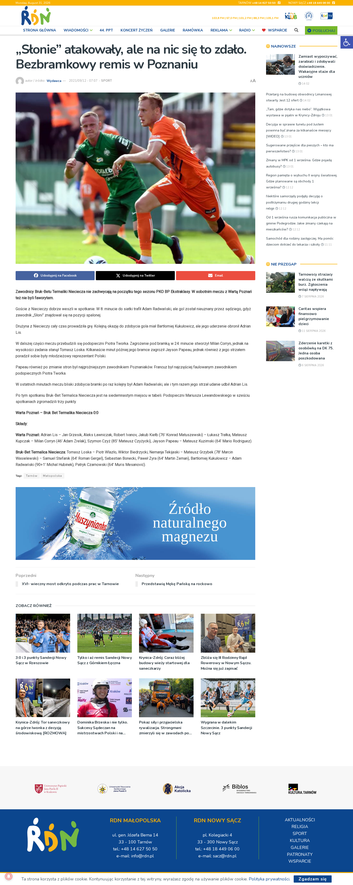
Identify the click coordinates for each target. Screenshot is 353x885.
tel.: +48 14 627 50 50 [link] (135, 849)
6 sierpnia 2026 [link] (312, 365)
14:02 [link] (305, 84)
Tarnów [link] (31, 476)
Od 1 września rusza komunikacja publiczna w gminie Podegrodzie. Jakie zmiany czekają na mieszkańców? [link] (301, 223)
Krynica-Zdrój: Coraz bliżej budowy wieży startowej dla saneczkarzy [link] (164, 663)
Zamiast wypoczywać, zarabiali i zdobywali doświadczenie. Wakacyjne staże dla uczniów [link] (317, 66)
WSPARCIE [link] (277, 30)
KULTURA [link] (300, 840)
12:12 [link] (289, 187)
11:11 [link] (328, 245)
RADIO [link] (245, 30)
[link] (347, 42)
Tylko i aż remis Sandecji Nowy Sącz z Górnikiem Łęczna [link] (104, 660)
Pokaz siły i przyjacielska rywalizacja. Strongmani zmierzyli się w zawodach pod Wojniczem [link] (165, 728)
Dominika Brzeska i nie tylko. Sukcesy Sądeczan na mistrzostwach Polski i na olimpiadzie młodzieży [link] (102, 728)
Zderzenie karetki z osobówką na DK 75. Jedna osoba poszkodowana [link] (316, 351)
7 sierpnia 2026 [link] (312, 296)
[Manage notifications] (8, 876)
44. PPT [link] (106, 30)
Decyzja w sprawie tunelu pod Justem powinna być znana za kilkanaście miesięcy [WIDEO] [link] (298, 130)
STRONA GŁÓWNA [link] (39, 30)
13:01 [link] (328, 115)
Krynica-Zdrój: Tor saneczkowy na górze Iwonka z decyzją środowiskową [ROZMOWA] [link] (43, 728)
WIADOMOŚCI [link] (76, 30)
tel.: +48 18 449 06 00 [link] (217, 849)
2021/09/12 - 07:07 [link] (83, 81)
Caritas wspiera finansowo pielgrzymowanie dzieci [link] (313, 316)
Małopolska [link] (52, 476)
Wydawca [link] (54, 81)
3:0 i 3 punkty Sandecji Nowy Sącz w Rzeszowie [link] (41, 660)
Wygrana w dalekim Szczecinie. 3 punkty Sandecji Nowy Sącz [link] (226, 728)
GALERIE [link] (167, 30)
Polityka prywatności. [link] (269, 879)
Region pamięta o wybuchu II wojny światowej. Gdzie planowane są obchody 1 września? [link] (301, 181)
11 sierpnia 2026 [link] (313, 331)
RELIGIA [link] (300, 826)
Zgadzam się (312, 879)
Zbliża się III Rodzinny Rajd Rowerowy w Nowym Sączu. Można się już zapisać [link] (226, 663)
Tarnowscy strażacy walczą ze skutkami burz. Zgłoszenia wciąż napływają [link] (315, 282)
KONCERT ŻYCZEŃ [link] (136, 30)
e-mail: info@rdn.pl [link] (135, 856)
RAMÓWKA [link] (193, 30)
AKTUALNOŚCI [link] (300, 820)
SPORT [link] (106, 81)
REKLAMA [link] (219, 30)
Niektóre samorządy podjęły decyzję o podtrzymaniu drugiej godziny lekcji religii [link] (294, 202)
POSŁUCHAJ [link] (323, 30)
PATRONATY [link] (300, 854)
